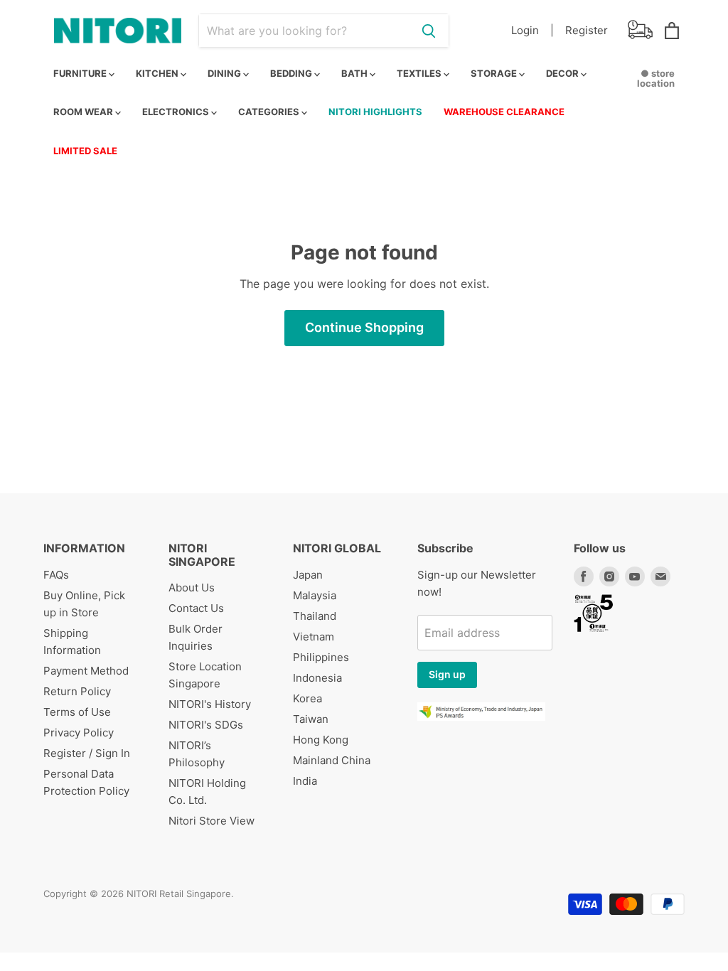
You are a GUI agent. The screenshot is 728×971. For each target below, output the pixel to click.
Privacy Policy (78, 732)
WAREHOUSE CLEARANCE (504, 111)
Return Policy (77, 691)
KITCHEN (158, 73)
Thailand (314, 616)
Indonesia (317, 678)
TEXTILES (420, 73)
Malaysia (314, 595)
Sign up (447, 674)
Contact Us (196, 608)
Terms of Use (77, 712)
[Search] (429, 30)
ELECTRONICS (176, 111)
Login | (532, 30)
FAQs (56, 574)
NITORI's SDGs (205, 724)
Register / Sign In (86, 753)
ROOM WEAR (84, 111)
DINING (225, 73)
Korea (307, 698)
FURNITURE (81, 73)
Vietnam (313, 636)
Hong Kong (320, 739)
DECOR (563, 73)
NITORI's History (209, 704)
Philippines (321, 657)
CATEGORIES (269, 111)
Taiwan (310, 719)
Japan (308, 574)
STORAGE (495, 73)
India (305, 781)
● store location (656, 78)
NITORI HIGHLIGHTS (375, 111)
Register (586, 30)
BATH (355, 73)
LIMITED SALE (85, 150)
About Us (191, 587)
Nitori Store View (211, 820)
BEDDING (292, 73)
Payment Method (86, 670)
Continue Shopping (364, 327)
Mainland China (331, 760)
